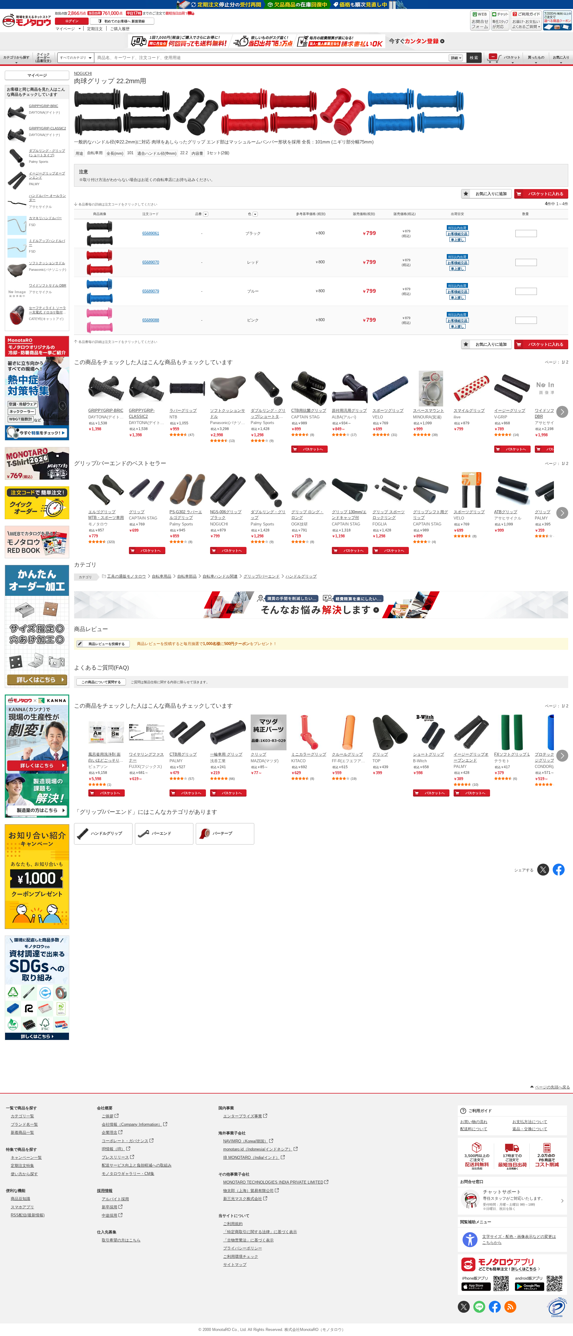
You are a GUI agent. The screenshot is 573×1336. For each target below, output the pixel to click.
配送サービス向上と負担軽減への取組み (137, 1165)
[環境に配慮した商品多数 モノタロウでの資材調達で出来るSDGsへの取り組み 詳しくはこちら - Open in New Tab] (37, 1038)
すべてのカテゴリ (73, 57)
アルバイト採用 (115, 1199)
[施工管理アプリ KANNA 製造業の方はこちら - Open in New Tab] (37, 816)
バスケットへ (313, 449)
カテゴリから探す (16, 57)
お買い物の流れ (473, 1121)
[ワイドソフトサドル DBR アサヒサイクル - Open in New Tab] (553, 389)
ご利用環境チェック (240, 1256)
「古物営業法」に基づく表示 (248, 1240)
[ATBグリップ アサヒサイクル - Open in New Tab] (512, 490)
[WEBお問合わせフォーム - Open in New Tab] (480, 20)
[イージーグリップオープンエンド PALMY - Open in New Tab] (471, 733)
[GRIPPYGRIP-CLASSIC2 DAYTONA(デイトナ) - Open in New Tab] (147, 389)
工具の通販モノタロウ (126, 576)
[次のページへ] (562, 412)
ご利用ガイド (480, 1110)
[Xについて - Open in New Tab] (464, 1311)
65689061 (150, 233)
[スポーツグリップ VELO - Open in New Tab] (390, 389)
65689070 (150, 262)
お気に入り (561, 57)
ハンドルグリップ (301, 576)
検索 (474, 57)
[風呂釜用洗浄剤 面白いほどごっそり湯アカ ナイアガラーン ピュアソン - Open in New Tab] (106, 733)
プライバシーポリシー (242, 1248)
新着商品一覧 (22, 1132)
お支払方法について (529, 1121)
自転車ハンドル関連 (220, 576)
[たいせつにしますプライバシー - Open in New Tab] (557, 1307)
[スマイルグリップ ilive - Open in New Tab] (471, 389)
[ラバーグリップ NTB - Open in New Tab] (187, 389)
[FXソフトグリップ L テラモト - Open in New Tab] (512, 733)
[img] (28, 21)
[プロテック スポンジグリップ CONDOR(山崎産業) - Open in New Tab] (553, 733)
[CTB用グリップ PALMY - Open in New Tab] (187, 733)
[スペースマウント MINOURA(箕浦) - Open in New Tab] (431, 389)
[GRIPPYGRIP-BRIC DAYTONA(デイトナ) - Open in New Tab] (106, 389)
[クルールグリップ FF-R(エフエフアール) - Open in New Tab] (350, 733)
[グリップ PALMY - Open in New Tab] (553, 490)
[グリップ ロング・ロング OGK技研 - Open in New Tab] (309, 490)
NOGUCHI (83, 73)
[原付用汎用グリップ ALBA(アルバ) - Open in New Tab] (350, 389)
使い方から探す (24, 1174)
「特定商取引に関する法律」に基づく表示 (260, 1232)
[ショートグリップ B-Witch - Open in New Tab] (431, 733)
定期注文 (95, 29)
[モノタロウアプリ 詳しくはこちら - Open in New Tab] (512, 1264)
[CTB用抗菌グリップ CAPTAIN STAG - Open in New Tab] (309, 389)
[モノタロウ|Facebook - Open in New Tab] (495, 1311)
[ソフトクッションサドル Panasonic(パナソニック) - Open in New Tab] (228, 389)
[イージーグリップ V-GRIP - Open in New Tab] (512, 389)
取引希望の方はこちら (121, 1240)
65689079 (150, 291)
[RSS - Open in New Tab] (510, 1311)
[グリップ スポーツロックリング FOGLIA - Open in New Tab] (390, 490)
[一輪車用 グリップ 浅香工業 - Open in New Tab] (228, 733)
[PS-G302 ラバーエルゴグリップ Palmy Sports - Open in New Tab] (187, 490)
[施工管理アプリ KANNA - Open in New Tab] (37, 770)
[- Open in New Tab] (477, 1156)
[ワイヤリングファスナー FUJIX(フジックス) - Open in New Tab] (147, 733)
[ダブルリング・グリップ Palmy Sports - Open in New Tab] (268, 490)
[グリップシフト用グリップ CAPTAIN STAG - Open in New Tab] (431, 490)
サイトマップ (235, 1264)
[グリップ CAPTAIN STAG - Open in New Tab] (147, 490)
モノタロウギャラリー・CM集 (128, 1173)
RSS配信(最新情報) (27, 1215)
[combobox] (271, 58)
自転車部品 (187, 576)
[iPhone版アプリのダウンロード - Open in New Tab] (485, 1284)
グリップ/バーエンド (262, 576)
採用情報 (105, 1190)
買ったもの (536, 57)
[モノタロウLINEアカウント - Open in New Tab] (479, 1311)
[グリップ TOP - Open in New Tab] (390, 733)
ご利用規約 (233, 1223)
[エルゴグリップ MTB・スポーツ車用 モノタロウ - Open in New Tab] (106, 490)
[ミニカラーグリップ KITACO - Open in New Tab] (309, 733)
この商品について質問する (101, 682)
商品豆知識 (20, 1198)
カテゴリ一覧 (22, 1116)
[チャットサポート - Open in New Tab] (500, 20)
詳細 (454, 58)
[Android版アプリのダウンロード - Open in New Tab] (539, 1284)
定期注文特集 (22, 1165)
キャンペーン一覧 (26, 1157)
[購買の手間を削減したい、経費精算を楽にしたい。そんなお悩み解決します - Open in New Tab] (321, 604)
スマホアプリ (22, 1207)
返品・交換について (529, 1129)
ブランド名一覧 (24, 1124)
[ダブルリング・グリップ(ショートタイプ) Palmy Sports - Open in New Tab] (268, 389)
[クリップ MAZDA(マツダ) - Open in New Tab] (268, 733)
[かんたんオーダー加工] (37, 686)
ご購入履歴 (120, 29)
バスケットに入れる (546, 193)
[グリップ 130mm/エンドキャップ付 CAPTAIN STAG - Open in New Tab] (350, 490)
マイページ (65, 29)
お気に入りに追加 (491, 193)
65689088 (150, 320)
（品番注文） (43, 57)
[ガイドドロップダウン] (526, 24)
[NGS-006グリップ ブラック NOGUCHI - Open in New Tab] (228, 490)
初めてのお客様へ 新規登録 (124, 21)
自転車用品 (161, 576)
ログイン (71, 21)
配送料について (473, 1129)
